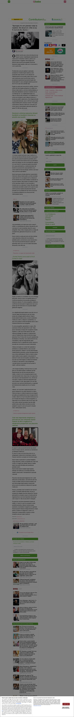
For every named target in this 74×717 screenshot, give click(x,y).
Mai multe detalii (18, 703)
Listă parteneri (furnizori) (37, 705)
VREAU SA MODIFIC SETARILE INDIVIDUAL (66, 708)
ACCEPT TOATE (66, 704)
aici (2, 710)
